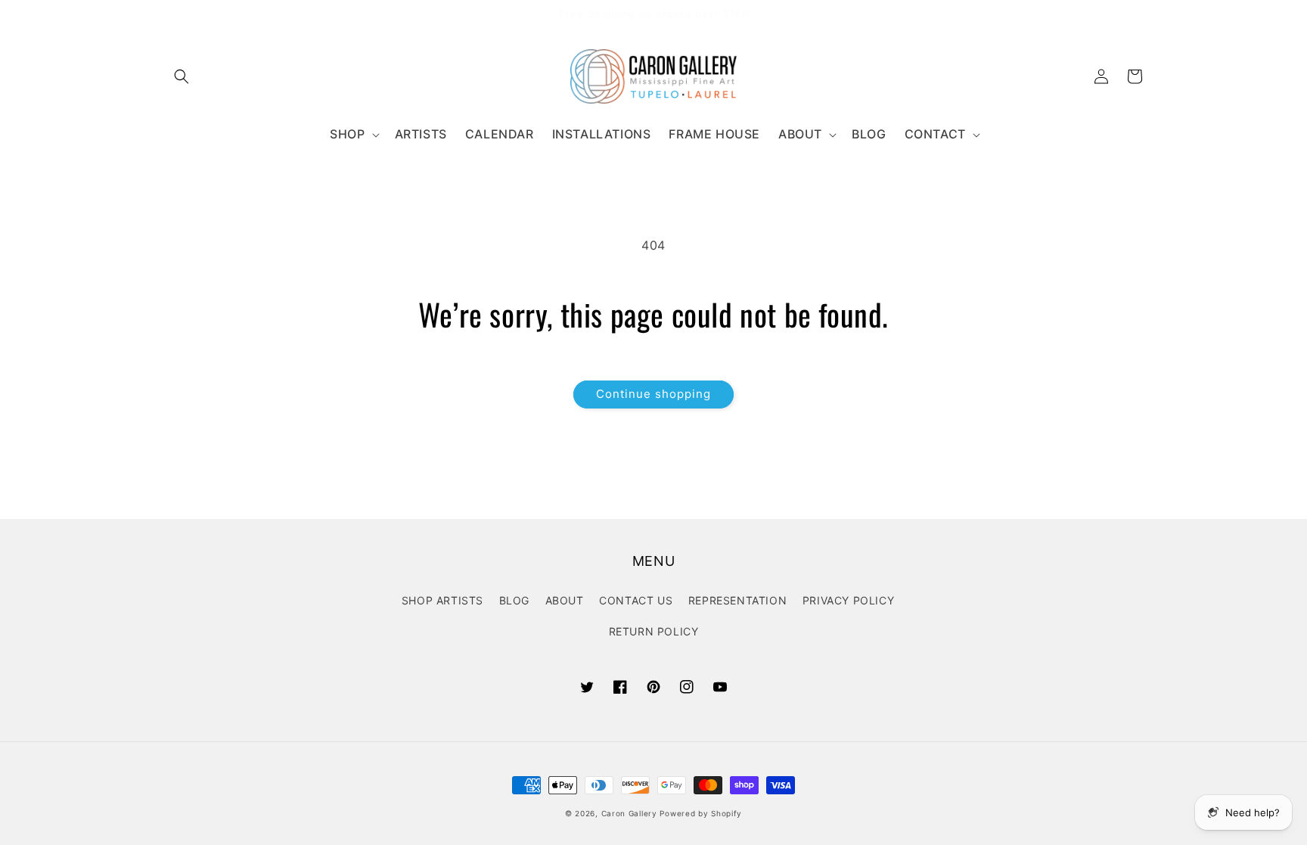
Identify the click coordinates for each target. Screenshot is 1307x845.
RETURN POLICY (654, 631)
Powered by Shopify (701, 813)
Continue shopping (653, 394)
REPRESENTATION (737, 600)
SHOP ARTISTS (442, 600)
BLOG (514, 600)
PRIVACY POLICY (848, 600)
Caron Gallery (629, 813)
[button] (181, 76)
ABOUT (564, 600)
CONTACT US (635, 600)
